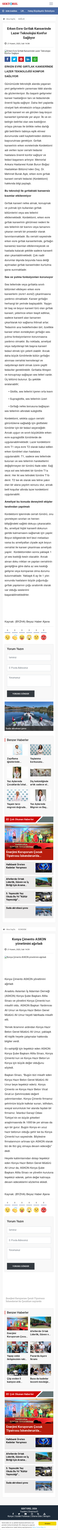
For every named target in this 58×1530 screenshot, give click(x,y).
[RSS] (38, 1514)
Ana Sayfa (10, 19)
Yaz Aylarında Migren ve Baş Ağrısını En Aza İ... (40, 807)
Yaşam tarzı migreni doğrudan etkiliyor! (17, 807)
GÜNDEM (22, 929)
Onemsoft (33, 1511)
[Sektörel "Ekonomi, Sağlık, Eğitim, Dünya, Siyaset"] (10, 3)
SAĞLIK (21, 19)
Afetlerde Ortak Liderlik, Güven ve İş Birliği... (40, 1334)
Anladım (47, 1523)
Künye (11, 1516)
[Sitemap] (44, 1514)
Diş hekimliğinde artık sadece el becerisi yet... (39, 784)
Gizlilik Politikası (22, 1516)
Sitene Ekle (36, 1516)
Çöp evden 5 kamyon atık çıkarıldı (14, 1382)
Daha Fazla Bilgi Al (39, 1527)
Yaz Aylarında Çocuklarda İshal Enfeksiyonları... (16, 784)
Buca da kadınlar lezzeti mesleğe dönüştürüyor (39, 1382)
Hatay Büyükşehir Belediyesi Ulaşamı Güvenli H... (33, 11)
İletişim (46, 1516)
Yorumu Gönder (20, 694)
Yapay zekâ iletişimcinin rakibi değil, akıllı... (17, 1359)
